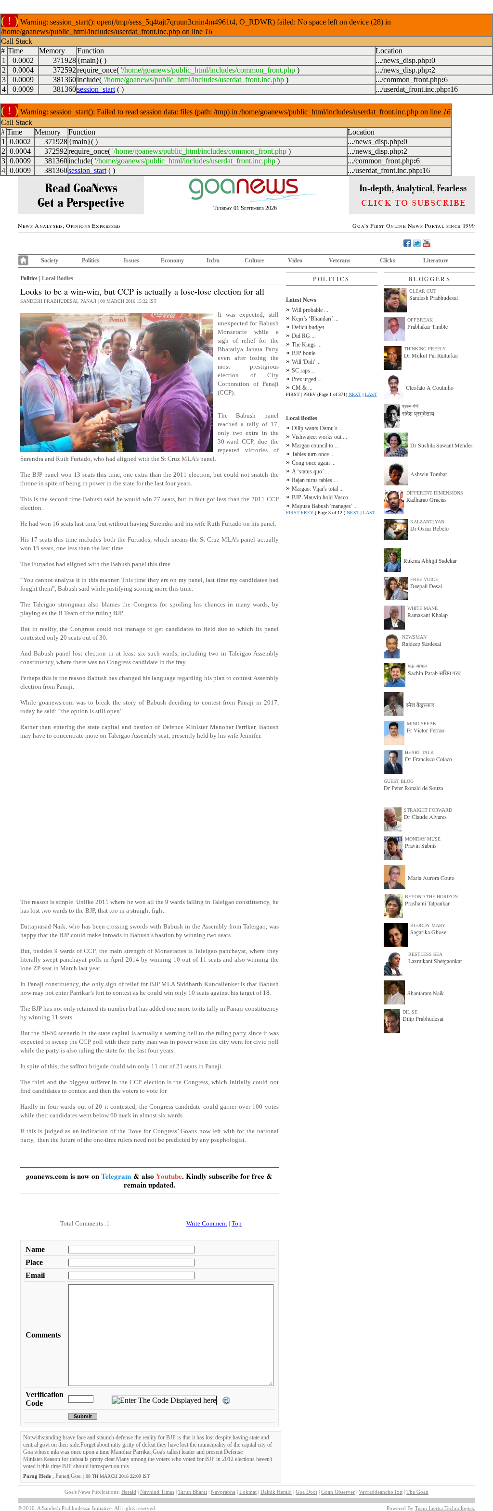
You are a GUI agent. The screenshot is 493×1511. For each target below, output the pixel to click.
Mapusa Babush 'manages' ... (325, 506)
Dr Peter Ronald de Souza (413, 788)
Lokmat (248, 1492)
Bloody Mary (427, 925)
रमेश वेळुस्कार (420, 704)
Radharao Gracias (426, 499)
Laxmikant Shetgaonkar (435, 961)
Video (295, 260)
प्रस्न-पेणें (410, 406)
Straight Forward (428, 810)
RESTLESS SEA (425, 954)
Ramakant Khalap (427, 615)
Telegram (116, 1176)
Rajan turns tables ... (315, 480)
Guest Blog (399, 781)
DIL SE (409, 1012)
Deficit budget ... (311, 327)
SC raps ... (304, 370)
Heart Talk (419, 752)
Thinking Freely (425, 348)
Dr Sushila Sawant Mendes (441, 445)
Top (237, 1223)
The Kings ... (307, 344)
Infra (213, 260)
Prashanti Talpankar (427, 903)
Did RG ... (304, 336)
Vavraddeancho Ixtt (380, 1492)
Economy (172, 260)
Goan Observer (338, 1492)
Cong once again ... (314, 462)
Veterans (339, 260)
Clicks (387, 260)
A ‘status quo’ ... (310, 471)
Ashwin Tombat (428, 474)
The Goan (417, 1492)
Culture (254, 260)
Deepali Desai (426, 586)
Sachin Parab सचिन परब (434, 673)
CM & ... (302, 387)
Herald (128, 1492)
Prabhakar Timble (427, 326)
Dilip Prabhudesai (422, 1018)
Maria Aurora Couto (431, 877)
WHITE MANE (422, 608)
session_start (96, 89)
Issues (131, 260)
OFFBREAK (420, 319)
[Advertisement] (149, 823)
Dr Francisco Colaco (428, 759)
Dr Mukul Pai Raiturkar (431, 355)
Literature (435, 260)
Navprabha (223, 1492)
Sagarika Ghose (428, 932)
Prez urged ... (307, 379)
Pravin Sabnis (421, 845)
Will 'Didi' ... (306, 362)
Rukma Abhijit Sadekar (430, 560)
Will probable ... (310, 310)
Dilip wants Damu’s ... (317, 428)
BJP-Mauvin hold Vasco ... (323, 497)
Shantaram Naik (425, 993)
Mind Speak (421, 723)
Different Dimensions (434, 492)
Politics (90, 260)
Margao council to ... (315, 445)
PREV (307, 512)
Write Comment (206, 1223)
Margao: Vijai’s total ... (318, 488)
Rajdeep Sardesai (421, 643)
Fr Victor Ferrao (425, 730)
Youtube (169, 1176)
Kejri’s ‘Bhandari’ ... (315, 318)
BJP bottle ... (306, 353)
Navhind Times (157, 1492)
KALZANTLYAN (427, 521)
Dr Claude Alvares (425, 816)
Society (49, 260)
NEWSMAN (414, 637)
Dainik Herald (276, 1492)
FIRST (292, 512)
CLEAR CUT (422, 291)
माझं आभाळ (418, 666)
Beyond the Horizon (431, 896)
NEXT (355, 394)
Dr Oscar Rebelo (429, 528)
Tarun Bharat (192, 1492)
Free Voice (424, 579)
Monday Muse (423, 839)
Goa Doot (306, 1492)
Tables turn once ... (313, 454)
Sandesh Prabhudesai (433, 297)
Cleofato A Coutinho (430, 387)
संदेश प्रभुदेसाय (418, 413)
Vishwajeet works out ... (319, 436)
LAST (371, 394)
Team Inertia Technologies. (445, 1508)
